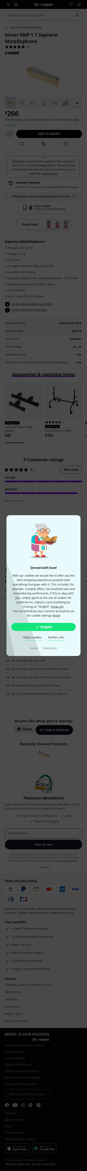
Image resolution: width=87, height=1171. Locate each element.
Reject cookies (32, 637)
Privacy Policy (50, 647)
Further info (56, 637)
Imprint (34, 647)
